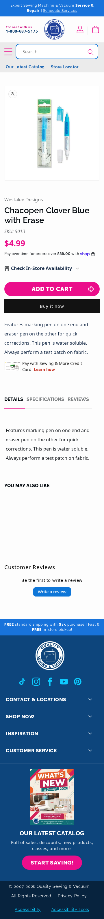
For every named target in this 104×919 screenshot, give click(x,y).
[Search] (90, 52)
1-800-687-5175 (22, 31)
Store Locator (65, 67)
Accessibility (28, 909)
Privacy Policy (72, 896)
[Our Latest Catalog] (52, 797)
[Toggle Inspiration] (90, 733)
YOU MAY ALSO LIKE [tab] (27, 485)
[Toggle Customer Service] (90, 750)
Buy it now (52, 306)
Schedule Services (60, 11)
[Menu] (9, 51)
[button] (95, 29)
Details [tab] (13, 399)
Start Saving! (52, 862)
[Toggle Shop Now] (90, 716)
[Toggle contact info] (90, 699)
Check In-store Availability (41, 268)
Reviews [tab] (78, 399)
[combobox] (57, 51)
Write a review (52, 591)
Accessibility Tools (70, 909)
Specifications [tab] (45, 399)
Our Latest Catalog (25, 67)
